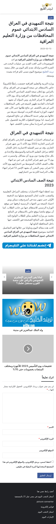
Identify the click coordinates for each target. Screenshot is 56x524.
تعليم (51, 17)
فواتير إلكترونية (47, 506)
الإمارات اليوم (48, 517)
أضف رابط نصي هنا (45, 491)
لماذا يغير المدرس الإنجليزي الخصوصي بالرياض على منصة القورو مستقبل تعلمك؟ (28, 279)
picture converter (45, 501)
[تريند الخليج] (47, 6)
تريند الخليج (48, 71)
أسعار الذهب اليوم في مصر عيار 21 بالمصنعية (34, 496)
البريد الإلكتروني (46, 438)
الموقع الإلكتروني (46, 450)
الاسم (50, 427)
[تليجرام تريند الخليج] (28, 245)
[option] (28, 277)
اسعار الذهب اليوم (46, 512)
